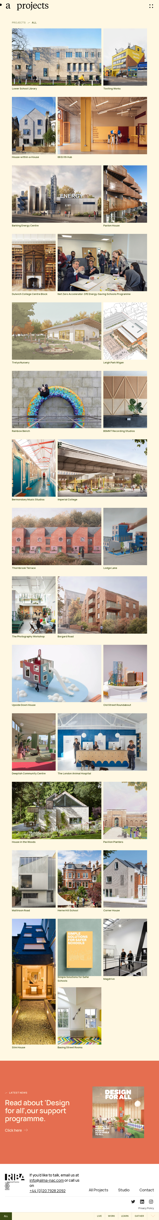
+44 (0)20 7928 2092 (47, 1190)
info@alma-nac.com (47, 1180)
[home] (9, 6)
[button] (151, 6)
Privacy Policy (146, 1208)
